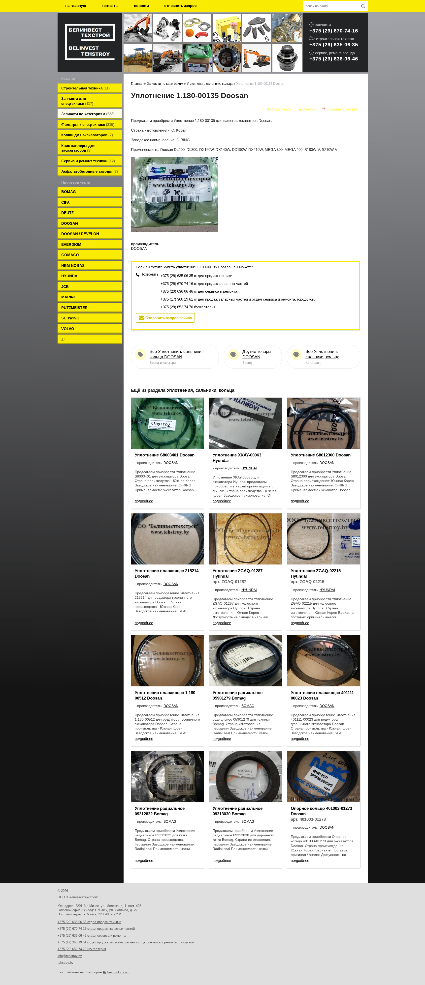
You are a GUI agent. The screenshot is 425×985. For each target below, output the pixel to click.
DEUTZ (67, 213)
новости (141, 5)
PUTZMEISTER (74, 308)
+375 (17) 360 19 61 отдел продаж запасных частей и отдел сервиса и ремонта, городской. (238, 299)
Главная (137, 83)
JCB (65, 286)
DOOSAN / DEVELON (80, 234)
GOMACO (70, 255)
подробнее (144, 501)
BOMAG (68, 192)
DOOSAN (69, 223)
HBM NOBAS (73, 265)
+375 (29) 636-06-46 (333, 58)
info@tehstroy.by (70, 956)
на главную (75, 5)
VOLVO (67, 329)
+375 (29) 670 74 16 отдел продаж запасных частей (204, 283)
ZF (63, 339)
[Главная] (90, 42)
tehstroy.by (65, 962)
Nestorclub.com (118, 972)
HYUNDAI (69, 276)
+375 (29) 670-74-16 (333, 30)
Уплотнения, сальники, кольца (209, 83)
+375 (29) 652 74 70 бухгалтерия (188, 307)
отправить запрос (180, 5)
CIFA (65, 202)
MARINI (68, 297)
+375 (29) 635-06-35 (333, 44)
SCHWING (70, 318)
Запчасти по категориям (165, 83)
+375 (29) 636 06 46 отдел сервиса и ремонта (199, 291)
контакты (110, 5)
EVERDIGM (71, 244)
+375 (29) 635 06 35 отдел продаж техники (196, 276)
